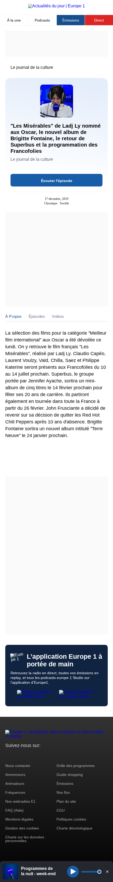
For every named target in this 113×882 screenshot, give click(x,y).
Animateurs (14, 783)
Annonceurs (15, 774)
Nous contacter (17, 766)
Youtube (35, 755)
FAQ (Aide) (14, 810)
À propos (13, 316)
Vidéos (58, 316)
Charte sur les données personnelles (24, 839)
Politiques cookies (71, 819)
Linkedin (53, 755)
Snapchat (44, 755)
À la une (14, 20)
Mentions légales (19, 819)
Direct (99, 20)
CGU (60, 810)
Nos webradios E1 (20, 801)
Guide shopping (69, 774)
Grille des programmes (75, 766)
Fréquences (15, 792)
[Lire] (73, 872)
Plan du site (66, 801)
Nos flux (63, 792)
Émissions (70, 20)
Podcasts (42, 20)
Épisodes (37, 316)
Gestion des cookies (22, 828)
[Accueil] (56, 6)
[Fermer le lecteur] (107, 871)
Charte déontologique (74, 828)
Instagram (17, 755)
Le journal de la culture (32, 67)
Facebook (26, 755)
